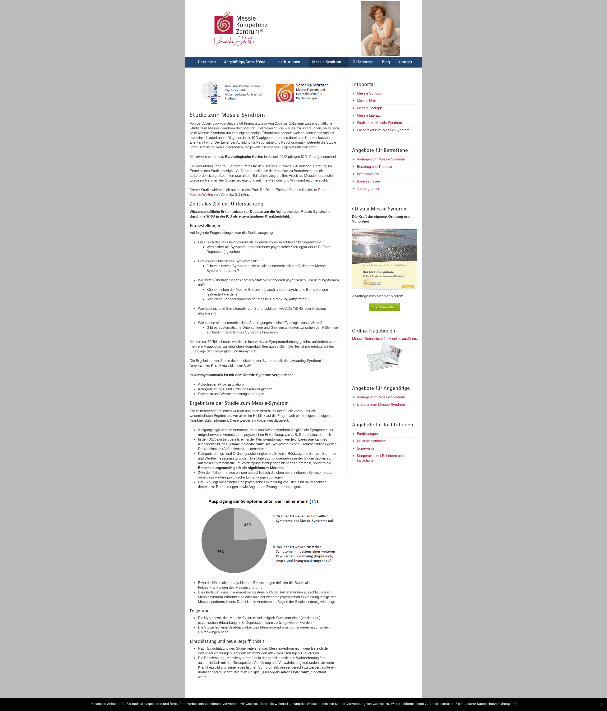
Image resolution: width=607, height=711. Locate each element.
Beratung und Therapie (374, 166)
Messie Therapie (370, 108)
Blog (386, 61)
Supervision (366, 448)
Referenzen (363, 61)
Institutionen (288, 61)
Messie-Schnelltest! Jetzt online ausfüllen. (384, 339)
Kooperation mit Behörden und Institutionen (380, 458)
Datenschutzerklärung (493, 704)
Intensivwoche (368, 174)
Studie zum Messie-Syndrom (379, 123)
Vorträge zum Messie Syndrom (381, 159)
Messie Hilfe (366, 101)
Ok (515, 704)
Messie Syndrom (326, 61)
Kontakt (405, 61)
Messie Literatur (369, 115)
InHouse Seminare (371, 441)
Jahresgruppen (368, 189)
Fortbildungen (367, 434)
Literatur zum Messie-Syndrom (381, 404)
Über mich (207, 61)
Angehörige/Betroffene (244, 61)
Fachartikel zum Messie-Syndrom (383, 130)
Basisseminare (368, 181)
